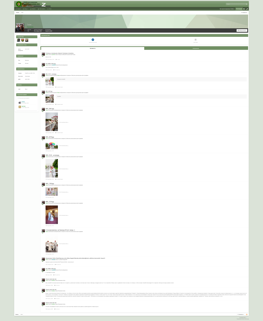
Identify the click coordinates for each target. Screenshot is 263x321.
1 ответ (58, 59)
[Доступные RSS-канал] (247, 314)
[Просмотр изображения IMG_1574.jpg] (52, 215)
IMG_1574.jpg (50, 201)
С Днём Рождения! (63, 259)
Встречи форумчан (63, 65)
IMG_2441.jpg (49, 91)
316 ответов (57, 69)
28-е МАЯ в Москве (51, 63)
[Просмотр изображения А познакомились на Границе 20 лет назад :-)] (52, 243)
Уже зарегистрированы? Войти (227, 8)
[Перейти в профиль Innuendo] (22, 40)
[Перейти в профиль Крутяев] (20, 107)
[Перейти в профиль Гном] (43, 54)
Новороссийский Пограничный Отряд (66, 54)
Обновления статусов (239, 4)
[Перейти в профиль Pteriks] (26, 40)
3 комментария (59, 87)
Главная (18, 8)
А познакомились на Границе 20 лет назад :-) (60, 230)
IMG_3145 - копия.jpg (51, 74)
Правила (33, 8)
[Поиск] (246, 4)
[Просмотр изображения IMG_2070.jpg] (52, 145)
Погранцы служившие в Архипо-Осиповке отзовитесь (60, 53)
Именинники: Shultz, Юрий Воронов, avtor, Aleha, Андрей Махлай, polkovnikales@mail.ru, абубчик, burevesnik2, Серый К (75, 258)
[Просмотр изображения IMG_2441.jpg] (50, 98)
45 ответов (58, 264)
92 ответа (57, 285)
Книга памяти (42, 8)
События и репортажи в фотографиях (79, 75)
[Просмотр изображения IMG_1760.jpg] (52, 191)
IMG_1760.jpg (50, 183)
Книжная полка (61, 280)
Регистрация (239, 8)
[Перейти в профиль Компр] (20, 102)
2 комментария (59, 104)
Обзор (25, 8)
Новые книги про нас (51, 279)
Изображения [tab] (196, 48)
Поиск (50, 8)
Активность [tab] (92, 48)
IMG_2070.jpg (50, 137)
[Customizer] (244, 9)
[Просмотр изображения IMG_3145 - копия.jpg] (50, 81)
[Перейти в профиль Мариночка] (18, 40)
